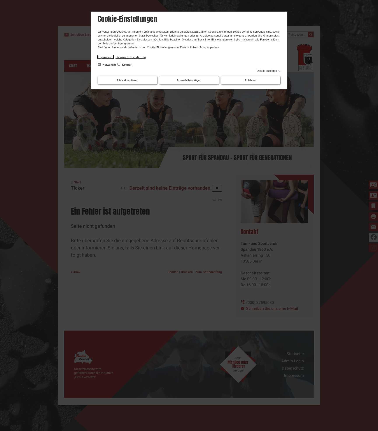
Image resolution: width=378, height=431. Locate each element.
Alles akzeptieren (127, 80)
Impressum (105, 57)
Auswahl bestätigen (189, 80)
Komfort (126, 64)
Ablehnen (250, 80)
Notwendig (109, 64)
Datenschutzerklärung (131, 57)
